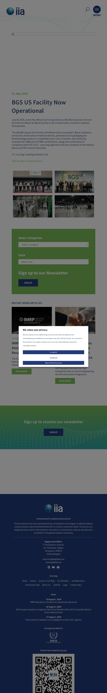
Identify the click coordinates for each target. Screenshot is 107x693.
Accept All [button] (53, 352)
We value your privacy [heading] (35, 329)
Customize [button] (53, 357)
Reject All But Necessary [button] (53, 363)
